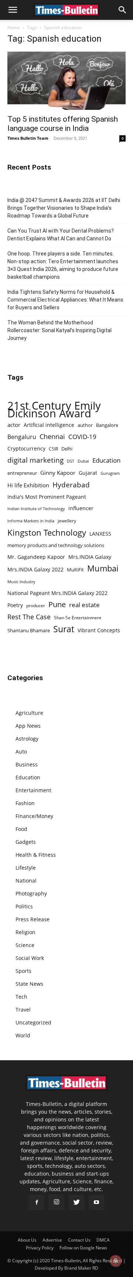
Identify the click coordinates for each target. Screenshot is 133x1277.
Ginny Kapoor (57, 472)
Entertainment (33, 790)
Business (27, 764)
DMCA (103, 1240)
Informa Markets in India (30, 520)
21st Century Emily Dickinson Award (54, 409)
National (26, 880)
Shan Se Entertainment (77, 618)
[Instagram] (56, 1202)
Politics (24, 906)
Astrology (27, 738)
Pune (57, 604)
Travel (23, 1009)
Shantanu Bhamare (28, 630)
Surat (63, 629)
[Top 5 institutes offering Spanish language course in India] (66, 81)
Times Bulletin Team (27, 138)
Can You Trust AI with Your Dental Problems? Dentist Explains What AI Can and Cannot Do (60, 234)
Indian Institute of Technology (36, 508)
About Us (27, 1240)
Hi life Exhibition (28, 485)
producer (35, 605)
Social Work (30, 957)
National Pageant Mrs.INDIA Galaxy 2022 (57, 592)
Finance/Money (34, 816)
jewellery (67, 521)
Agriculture (29, 712)
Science (25, 945)
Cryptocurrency (26, 448)
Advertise (52, 1240)
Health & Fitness (36, 854)
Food (21, 828)
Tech (21, 996)
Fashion (25, 803)
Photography (31, 893)
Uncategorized (33, 1022)
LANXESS (100, 533)
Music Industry (21, 581)
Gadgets (26, 841)
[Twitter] (76, 1202)
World (23, 1035)
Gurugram (110, 473)
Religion (25, 932)
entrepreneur (22, 473)
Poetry (15, 605)
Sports (23, 970)
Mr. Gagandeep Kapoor (36, 556)
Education (106, 460)
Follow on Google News (83, 1248)
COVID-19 (82, 437)
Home (13, 27)
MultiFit (75, 569)
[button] (12, 10)
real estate (84, 605)
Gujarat (88, 472)
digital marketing (35, 460)
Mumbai (103, 568)
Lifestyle (26, 867)
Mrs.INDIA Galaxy (89, 556)
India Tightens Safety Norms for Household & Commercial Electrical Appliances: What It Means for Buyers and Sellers (65, 299)
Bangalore (107, 425)
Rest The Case (29, 617)
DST (70, 461)
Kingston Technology (46, 532)
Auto (21, 751)
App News (28, 725)
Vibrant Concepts (99, 630)
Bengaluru (21, 437)
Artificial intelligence (49, 424)
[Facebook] (36, 1202)
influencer (80, 508)
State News (29, 983)
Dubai (83, 461)
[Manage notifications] (116, 1261)
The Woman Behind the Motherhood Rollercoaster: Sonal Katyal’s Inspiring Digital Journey (59, 330)
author (85, 425)
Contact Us (79, 1240)
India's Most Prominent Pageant (46, 496)
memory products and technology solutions (55, 545)
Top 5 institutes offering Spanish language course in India (62, 124)
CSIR (53, 449)
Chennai (52, 437)
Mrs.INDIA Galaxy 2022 (35, 569)
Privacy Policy (40, 1248)
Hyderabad (71, 484)
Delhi (66, 448)
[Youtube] (96, 1202)
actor (13, 424)
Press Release (33, 919)
